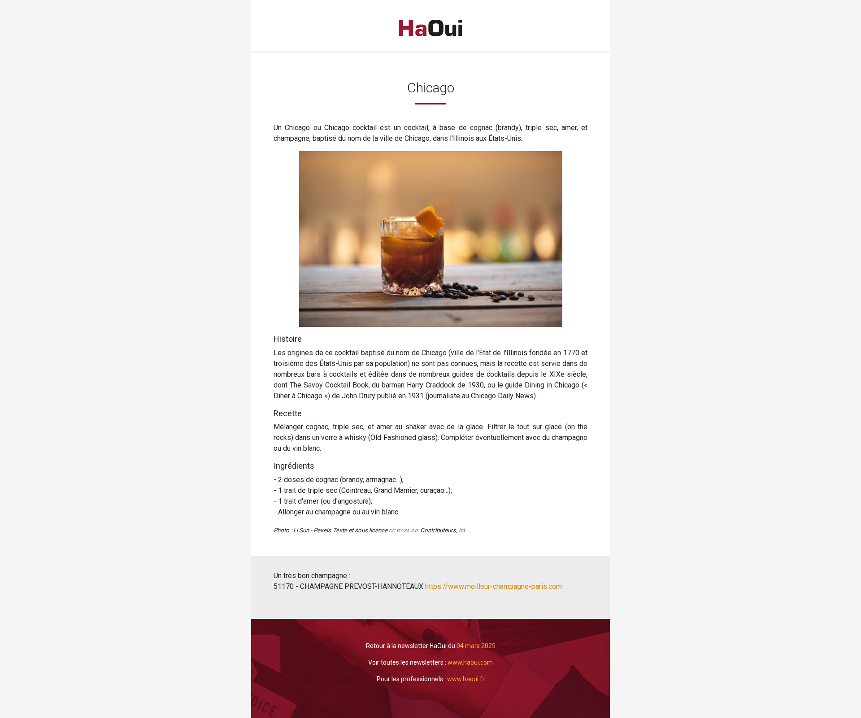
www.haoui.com (470, 662)
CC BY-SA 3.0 (403, 531)
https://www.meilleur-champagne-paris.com (492, 586)
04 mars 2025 (476, 645)
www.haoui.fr (466, 679)
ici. (462, 530)
